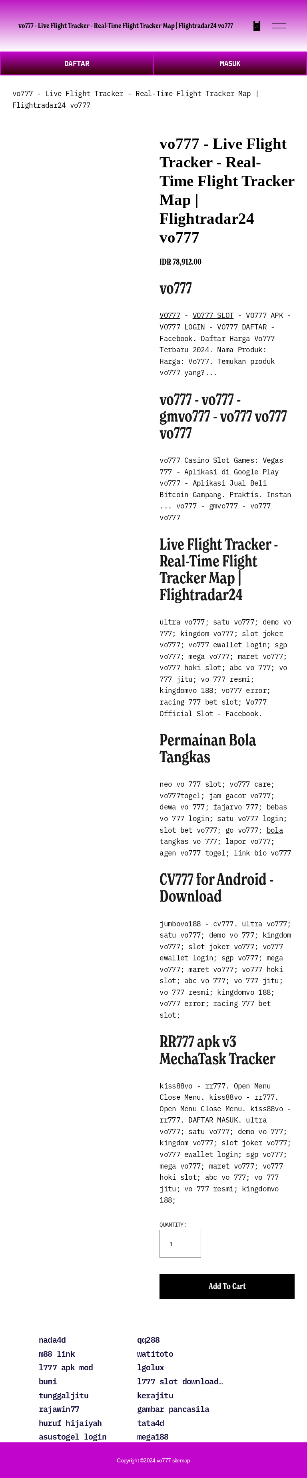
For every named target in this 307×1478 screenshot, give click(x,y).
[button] (227, 1286)
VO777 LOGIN (182, 326)
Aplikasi (200, 471)
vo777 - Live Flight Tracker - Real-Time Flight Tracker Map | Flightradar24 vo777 (125, 25)
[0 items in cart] (257, 26)
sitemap (181, 1460)
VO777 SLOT (213, 314)
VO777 (169, 314)
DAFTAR (76, 63)
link (242, 852)
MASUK (230, 63)
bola (275, 829)
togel (215, 852)
